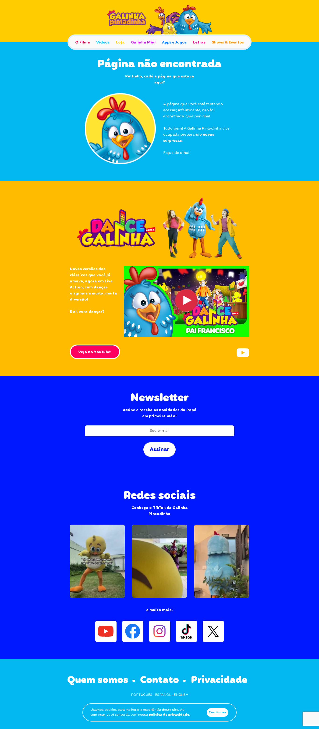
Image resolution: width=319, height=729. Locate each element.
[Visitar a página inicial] (159, 21)
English (181, 694)
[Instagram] (159, 631)
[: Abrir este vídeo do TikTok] (97, 561)
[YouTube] (242, 352)
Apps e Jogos (174, 42)
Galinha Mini (143, 42)
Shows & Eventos (228, 42)
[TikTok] (186, 631)
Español (163, 694)
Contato (159, 680)
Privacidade (219, 680)
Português (141, 694)
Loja (120, 42)
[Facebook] (132, 631)
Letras (199, 42)
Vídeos (103, 42)
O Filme (82, 42)
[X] (213, 631)
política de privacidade (169, 714)
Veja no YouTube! (95, 352)
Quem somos (97, 680)
